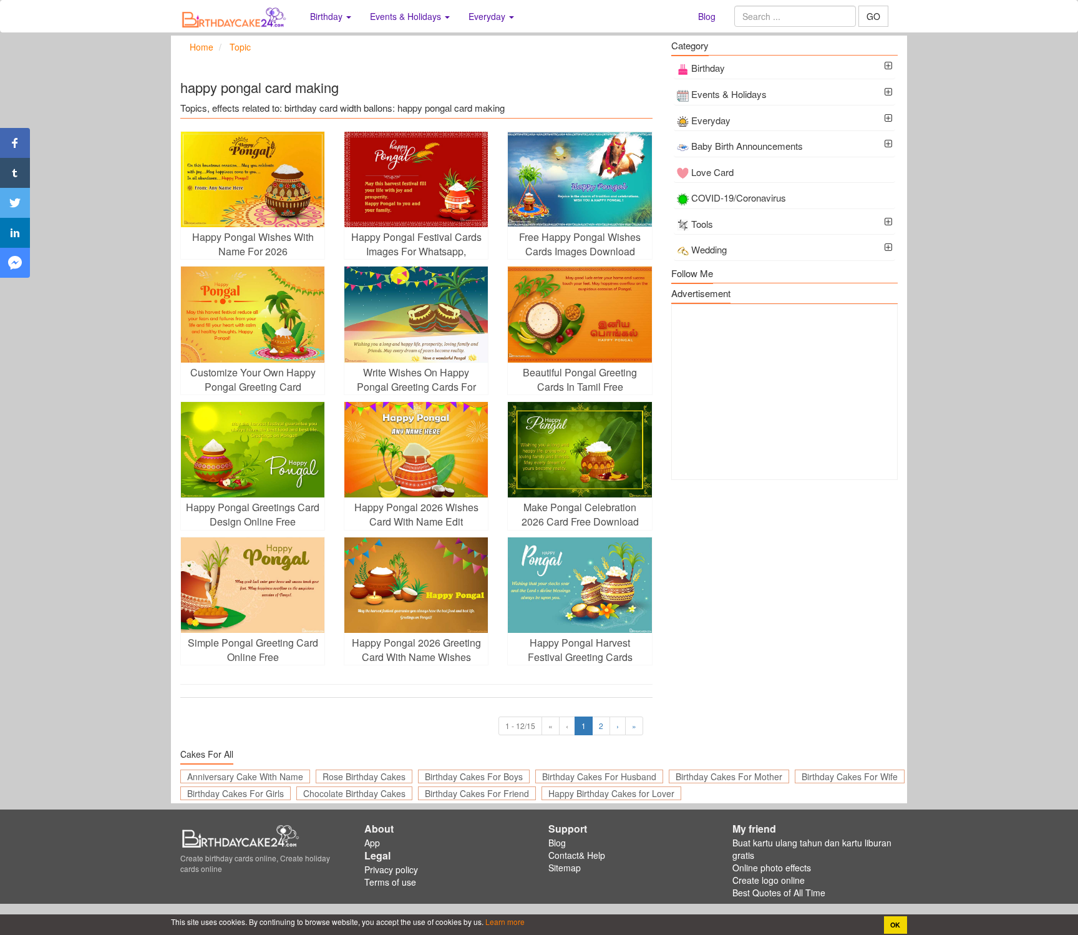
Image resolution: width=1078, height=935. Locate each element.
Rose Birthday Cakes (364, 776)
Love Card (712, 172)
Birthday (708, 67)
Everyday (711, 120)
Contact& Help (576, 855)
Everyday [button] (488, 16)
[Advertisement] (784, 392)
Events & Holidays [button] (407, 16)
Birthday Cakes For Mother (729, 776)
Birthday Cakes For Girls (235, 793)
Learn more (504, 921)
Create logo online (768, 880)
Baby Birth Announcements (747, 145)
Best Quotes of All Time (778, 892)
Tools (702, 223)
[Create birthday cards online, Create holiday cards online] (236, 16)
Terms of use (390, 882)
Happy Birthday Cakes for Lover (611, 793)
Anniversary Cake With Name (245, 776)
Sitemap (564, 867)
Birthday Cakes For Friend (477, 793)
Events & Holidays (729, 93)
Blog (707, 16)
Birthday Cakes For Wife (850, 776)
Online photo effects (771, 867)
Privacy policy (391, 869)
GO (873, 16)
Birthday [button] (327, 16)
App (372, 842)
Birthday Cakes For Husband (599, 776)
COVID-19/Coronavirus (738, 197)
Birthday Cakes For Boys (474, 776)
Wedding (709, 249)
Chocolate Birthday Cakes (354, 793)
